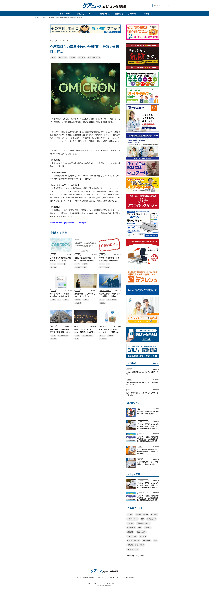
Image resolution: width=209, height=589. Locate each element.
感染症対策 (81, 57)
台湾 (139, 527)
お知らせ (129, 369)
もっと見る (154, 363)
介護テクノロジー (142, 514)
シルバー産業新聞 (104, 267)
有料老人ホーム (132, 549)
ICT (59, 299)
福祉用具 (154, 514)
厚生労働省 (146, 540)
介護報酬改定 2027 (143, 523)
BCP (108, 264)
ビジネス (102, 335)
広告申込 (132, 14)
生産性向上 (131, 527)
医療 (76, 338)
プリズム (143, 536)
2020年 (102, 299)
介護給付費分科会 (133, 540)
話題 (139, 408)
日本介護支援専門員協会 (135, 545)
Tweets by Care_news (135, 556)
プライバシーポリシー (85, 577)
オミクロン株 (63, 57)
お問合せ (145, 14)
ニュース (53, 254)
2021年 (53, 299)
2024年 (77, 335)
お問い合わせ (129, 577)
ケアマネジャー (132, 519)
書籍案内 (119, 14)
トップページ (65, 14)
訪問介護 (77, 299)
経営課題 (130, 532)
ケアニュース (151, 519)
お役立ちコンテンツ (85, 14)
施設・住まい (141, 532)
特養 (155, 540)
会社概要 (101, 577)
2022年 (53, 57)
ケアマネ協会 (132, 536)
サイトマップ (114, 577)
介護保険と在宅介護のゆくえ (106, 290)
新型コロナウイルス (94, 57)
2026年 (129, 514)
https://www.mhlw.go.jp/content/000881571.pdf (68, 223)
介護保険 (72, 57)
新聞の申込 (105, 14)
